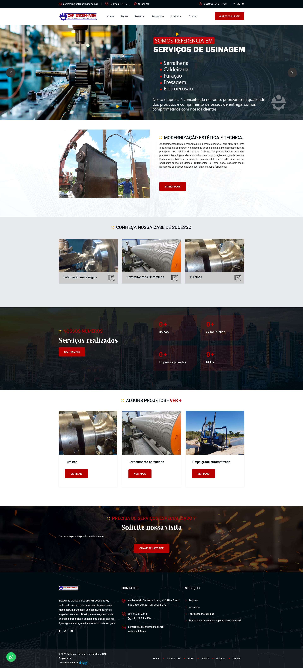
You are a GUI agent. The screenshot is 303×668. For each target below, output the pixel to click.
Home (110, 16)
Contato (193, 16)
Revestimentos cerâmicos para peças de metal (215, 620)
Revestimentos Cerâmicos (145, 277)
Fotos (191, 658)
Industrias (194, 607)
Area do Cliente (230, 16)
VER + (176, 400)
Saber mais (172, 186)
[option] (151, 72)
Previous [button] (10, 72)
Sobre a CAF (173, 658)
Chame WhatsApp (151, 548)
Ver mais (77, 473)
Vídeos (205, 658)
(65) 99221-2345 (118, 4)
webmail (132, 631)
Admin (143, 631)
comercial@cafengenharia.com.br (80, 4)
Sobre (124, 16)
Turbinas (196, 277)
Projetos (140, 16)
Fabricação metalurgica (80, 277)
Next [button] (292, 72)
